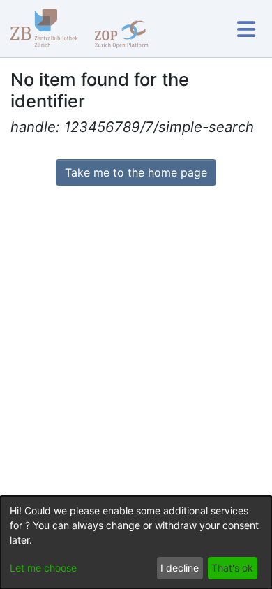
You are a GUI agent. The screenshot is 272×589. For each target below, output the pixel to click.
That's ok (232, 568)
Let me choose (43, 568)
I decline (179, 568)
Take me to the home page (136, 172)
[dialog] (136, 542)
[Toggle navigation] (246, 28)
